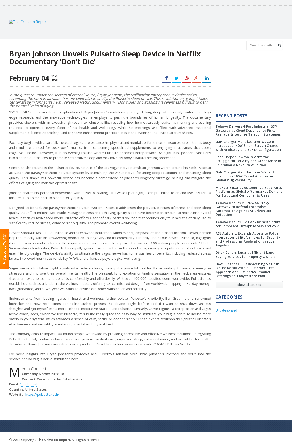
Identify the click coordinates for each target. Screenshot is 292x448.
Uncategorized (226, 310)
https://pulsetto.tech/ (42, 394)
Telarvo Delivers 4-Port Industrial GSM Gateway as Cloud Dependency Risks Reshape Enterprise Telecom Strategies (248, 130)
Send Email (28, 384)
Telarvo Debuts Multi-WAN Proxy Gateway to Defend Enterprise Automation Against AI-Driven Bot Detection (243, 209)
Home (278, 439)
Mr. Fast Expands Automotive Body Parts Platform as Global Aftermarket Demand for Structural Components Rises (249, 191)
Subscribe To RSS (4, 248)
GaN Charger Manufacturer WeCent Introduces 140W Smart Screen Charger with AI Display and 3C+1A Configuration (248, 145)
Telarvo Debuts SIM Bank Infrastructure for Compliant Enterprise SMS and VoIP (248, 224)
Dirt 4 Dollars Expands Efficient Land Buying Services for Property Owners (245, 254)
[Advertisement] (200, 21)
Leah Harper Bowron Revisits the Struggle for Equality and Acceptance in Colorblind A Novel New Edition (248, 161)
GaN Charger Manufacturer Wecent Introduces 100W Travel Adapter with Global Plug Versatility (246, 176)
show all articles (249, 285)
